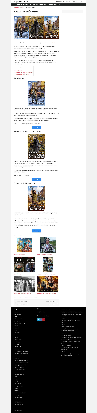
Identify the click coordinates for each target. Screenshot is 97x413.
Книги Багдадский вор (19, 254)
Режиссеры (19, 397)
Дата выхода (17, 314)
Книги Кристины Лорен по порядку (22, 293)
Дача (18, 379)
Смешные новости (19, 374)
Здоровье (17, 325)
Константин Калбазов (32, 297)
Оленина (64, 324)
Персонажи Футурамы (22, 353)
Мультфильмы (27, 4)
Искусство (17, 332)
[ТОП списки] (15, 4)
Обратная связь (41, 312)
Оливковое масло (66, 335)
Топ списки (16, 7)
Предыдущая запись (22, 303)
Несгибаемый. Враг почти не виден (23, 72)
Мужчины (16, 344)
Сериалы (35, 4)
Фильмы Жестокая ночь (68, 326)
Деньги (16, 316)
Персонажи (17, 349)
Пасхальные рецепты (22, 360)
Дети (18, 381)
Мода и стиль (17, 339)
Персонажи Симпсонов (22, 351)
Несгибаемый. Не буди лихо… (22, 74)
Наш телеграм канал (60, 1)
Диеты (18, 328)
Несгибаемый (18, 70)
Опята (63, 351)
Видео (16, 311)
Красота (19, 383)
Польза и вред (18, 355)
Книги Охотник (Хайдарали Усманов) (46, 274)
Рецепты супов (20, 367)
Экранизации (20, 404)
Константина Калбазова (51, 43)
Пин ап (18, 342)
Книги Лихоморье (66, 345)
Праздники (19, 386)
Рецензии (19, 399)
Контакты (68, 1)
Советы (16, 376)
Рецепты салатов (21, 365)
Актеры (18, 395)
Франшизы (19, 402)
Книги (41, 4)
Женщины (57, 4)
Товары (51, 4)
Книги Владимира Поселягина (44, 254)
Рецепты (16, 358)
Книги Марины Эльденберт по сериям (46, 293)
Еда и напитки (18, 318)
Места (16, 337)
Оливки (64, 332)
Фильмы (19, 4)
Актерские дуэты (21, 392)
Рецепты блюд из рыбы (23, 362)
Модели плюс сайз (21, 323)
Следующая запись (51, 303)
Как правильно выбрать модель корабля (72, 311)
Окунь (63, 318)
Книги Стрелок (17, 274)
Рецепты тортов (21, 369)
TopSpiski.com (21, 1)
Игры (45, 4)
